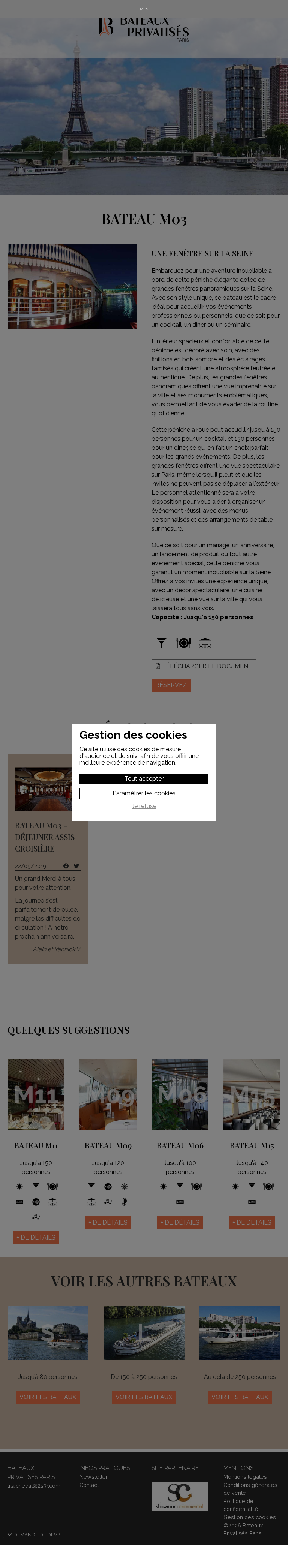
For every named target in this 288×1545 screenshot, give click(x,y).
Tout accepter (144, 778)
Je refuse (144, 806)
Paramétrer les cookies (144, 793)
